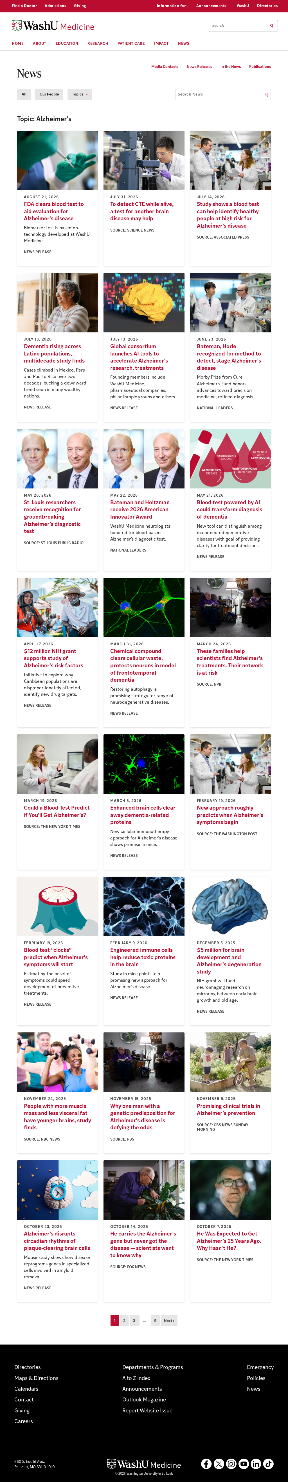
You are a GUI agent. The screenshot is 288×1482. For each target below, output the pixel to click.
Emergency (260, 1367)
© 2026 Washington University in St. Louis (144, 1474)
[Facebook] (206, 1464)
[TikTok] (268, 1464)
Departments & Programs (152, 1367)
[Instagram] (231, 1464)
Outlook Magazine (144, 1400)
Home (18, 44)
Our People (49, 94)
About (39, 44)
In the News (230, 67)
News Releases (199, 67)
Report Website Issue (147, 1411)
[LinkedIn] (256, 1464)
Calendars (26, 1389)
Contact (24, 1400)
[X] (218, 1464)
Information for (172, 6)
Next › (169, 1321)
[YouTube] (243, 1464)
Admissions (55, 6)
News (183, 44)
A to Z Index (136, 1378)
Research (97, 44)
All (24, 94)
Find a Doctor (24, 6)
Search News (190, 94)
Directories (267, 6)
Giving (80, 6)
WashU (243, 6)
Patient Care (131, 44)
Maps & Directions (36, 1378)
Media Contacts (164, 67)
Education (67, 44)
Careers (23, 1422)
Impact (161, 44)
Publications (260, 67)
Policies (256, 1378)
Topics (77, 94)
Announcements (212, 6)
